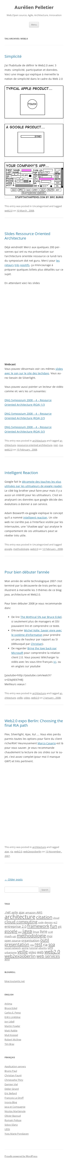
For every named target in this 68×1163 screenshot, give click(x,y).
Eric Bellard (11, 1093)
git (60, 927)
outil (44, 940)
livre (43, 931)
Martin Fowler (12, 1026)
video (27, 697)
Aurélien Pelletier (34, 7)
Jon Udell (9, 1021)
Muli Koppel (11, 1035)
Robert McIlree (13, 1039)
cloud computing (21, 921)
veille (20, 697)
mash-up (10, 936)
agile (14, 912)
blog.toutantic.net (15, 981)
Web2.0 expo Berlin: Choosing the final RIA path (34, 723)
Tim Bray (9, 1044)
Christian (36, 644)
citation (44, 917)
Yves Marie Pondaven (17, 1133)
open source (13, 940)
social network (13, 948)
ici (54, 662)
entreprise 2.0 (15, 926)
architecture (39, 440)
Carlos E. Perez (13, 1012)
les (58, 260)
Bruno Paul (11, 1071)
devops (48, 922)
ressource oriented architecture (34, 445)
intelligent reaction (35, 517)
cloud (56, 918)
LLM (50, 932)
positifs (24, 265)
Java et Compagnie (15, 1106)
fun (53, 926)
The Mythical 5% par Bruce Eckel (41, 617)
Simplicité (13, 56)
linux (36, 932)
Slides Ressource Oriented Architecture (27, 236)
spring (25, 948)
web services (48, 956)
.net (8, 912)
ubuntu (42, 948)
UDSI (7, 1129)
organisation (30, 940)
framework (38, 926)
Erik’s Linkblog (12, 1017)
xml (7, 959)
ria (11, 851)
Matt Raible (11, 1030)
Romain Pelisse (13, 1120)
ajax (7, 851)
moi (49, 936)
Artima (8, 1003)
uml (50, 948)
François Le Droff (14, 1097)
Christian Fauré (13, 1075)
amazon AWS (33, 912)
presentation (17, 944)
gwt (20, 932)
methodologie (21, 549)
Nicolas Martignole (15, 1111)
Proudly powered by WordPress (21, 1156)
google (8, 549)
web (40, 952)
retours (9, 265)
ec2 (55, 922)
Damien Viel (11, 1084)
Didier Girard (12, 1088)
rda (32, 945)
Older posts (14, 879)
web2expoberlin (32, 851)
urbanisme (11, 952)
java (27, 930)
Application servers (15, 1066)
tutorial (33, 948)
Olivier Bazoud (13, 1115)
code (41, 922)
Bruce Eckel (11, 1008)
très (17, 265)
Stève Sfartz (11, 1124)
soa (51, 944)
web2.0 (8, 210)
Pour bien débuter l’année (27, 572)
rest (55, 445)
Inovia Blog (11, 1102)
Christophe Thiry (14, 1080)
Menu (34, 24)
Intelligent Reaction (21, 472)
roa (61, 445)
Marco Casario (47, 743)
